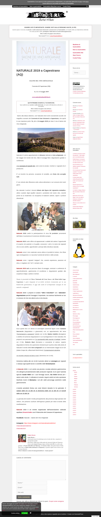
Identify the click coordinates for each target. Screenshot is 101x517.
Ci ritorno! (75, 276)
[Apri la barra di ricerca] (87, 6)
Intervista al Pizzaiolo (77, 295)
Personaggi (75, 316)
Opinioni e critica (76, 313)
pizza (86, 1)
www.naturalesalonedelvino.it (41, 97)
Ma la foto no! (76, 307)
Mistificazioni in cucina (77, 309)
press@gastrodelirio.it (56, 36)
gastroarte (75, 280)
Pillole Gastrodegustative (78, 329)
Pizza (74, 332)
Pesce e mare (76, 320)
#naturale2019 (21, 428)
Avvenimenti (75, 272)
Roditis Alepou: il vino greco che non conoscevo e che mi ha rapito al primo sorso (79, 161)
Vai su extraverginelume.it (78, 229)
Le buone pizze (76, 299)
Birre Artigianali (76, 274)
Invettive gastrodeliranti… (78, 297)
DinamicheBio (27, 412)
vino (80, 1)
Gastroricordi (75, 289)
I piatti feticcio (76, 293)
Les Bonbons (76, 305)
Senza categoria (76, 338)
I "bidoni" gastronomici (77, 291)
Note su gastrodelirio (35, 6)
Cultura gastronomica (77, 278)
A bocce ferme (76, 270)
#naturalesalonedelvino (23, 426)
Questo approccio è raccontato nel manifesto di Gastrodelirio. (58, 3)
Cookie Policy (67, 6)
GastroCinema (76, 284)
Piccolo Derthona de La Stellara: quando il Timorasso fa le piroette (79, 166)
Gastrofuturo (75, 287)
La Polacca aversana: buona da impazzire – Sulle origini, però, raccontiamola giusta (79, 155)
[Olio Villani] (79, 227)
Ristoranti (75, 336)
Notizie (74, 311)
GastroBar (75, 282)
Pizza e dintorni (76, 334)
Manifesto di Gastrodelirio (20, 6)
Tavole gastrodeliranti (77, 340)
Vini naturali (75, 342)
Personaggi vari (76, 318)
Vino (74, 344)
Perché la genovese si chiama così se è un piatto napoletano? (78, 186)
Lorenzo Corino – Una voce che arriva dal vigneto (79, 133)
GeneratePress (78, 514)
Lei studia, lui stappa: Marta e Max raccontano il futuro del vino (79, 192)
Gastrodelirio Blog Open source (52, 6)
